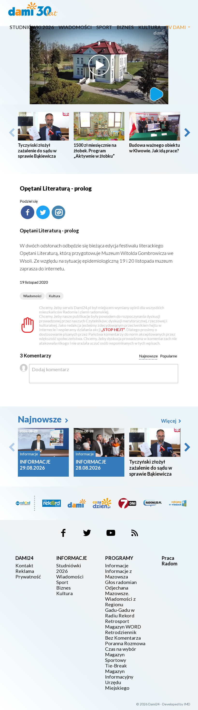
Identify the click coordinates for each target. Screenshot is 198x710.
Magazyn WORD (123, 626)
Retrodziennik (120, 632)
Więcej (169, 421)
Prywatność (28, 576)
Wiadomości (75, 27)
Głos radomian (121, 582)
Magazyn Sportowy (115, 657)
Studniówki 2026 (32, 27)
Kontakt (24, 565)
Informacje (116, 565)
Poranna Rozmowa (125, 643)
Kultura (149, 27)
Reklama (24, 571)
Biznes (125, 27)
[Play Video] (99, 65)
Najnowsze (40, 419)
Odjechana (116, 588)
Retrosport (117, 621)
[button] (187, 132)
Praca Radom (169, 560)
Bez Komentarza (123, 638)
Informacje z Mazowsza (118, 573)
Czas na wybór (120, 649)
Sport (104, 27)
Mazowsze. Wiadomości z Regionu (120, 599)
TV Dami (175, 27)
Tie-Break (116, 665)
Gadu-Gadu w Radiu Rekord (119, 612)
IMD (187, 704)
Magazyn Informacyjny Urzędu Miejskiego (119, 679)
